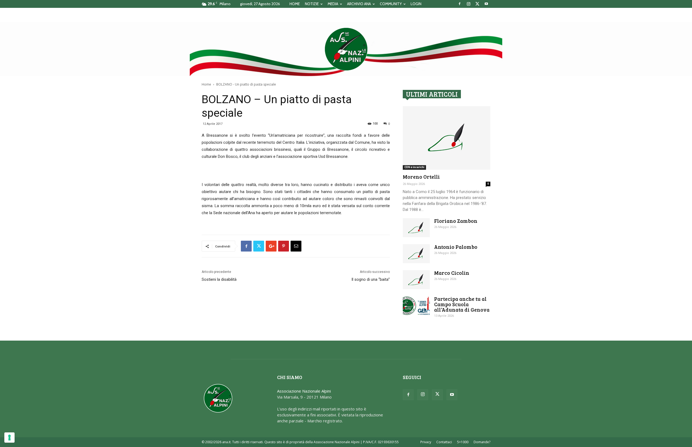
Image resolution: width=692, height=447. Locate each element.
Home (206, 84)
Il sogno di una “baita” (370, 279)
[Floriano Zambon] (416, 227)
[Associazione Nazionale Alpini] (346, 49)
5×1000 (462, 442)
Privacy (425, 442)
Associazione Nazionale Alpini (304, 391)
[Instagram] (468, 4)
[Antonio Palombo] (416, 253)
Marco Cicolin (451, 272)
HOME (295, 3)
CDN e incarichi (414, 167)
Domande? (482, 442)
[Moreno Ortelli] (446, 138)
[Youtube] (486, 4)
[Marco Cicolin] (416, 279)
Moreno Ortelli (421, 176)
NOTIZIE (312, 3)
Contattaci (444, 442)
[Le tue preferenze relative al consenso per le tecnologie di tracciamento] (9, 437)
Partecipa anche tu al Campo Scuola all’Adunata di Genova (462, 304)
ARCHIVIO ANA (359, 3)
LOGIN (416, 3)
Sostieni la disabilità (219, 279)
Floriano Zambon (455, 220)
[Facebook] (459, 4)
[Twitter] (477, 4)
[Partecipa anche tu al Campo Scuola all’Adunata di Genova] (416, 305)
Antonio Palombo (455, 246)
